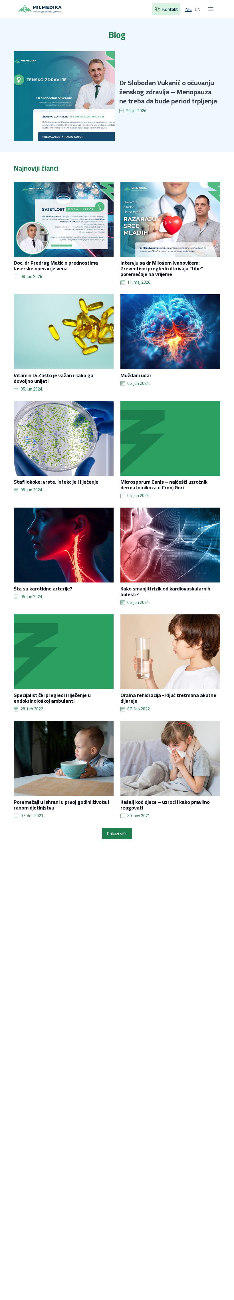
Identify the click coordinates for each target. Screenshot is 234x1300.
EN (197, 9)
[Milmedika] (40, 9)
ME (188, 9)
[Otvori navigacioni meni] (210, 9)
